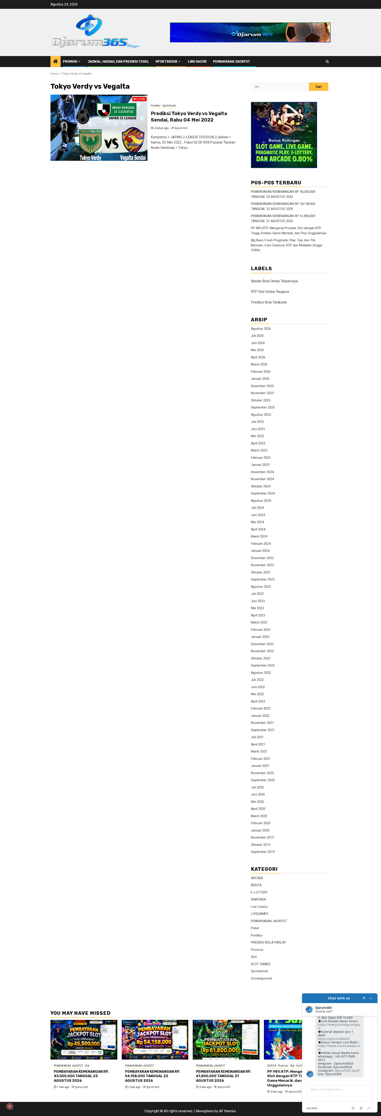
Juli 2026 (257, 336)
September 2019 (263, 852)
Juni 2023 (258, 601)
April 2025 (258, 443)
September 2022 (263, 665)
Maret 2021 (259, 751)
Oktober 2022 (260, 658)
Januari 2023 (260, 637)
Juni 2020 (258, 794)
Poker (255, 928)
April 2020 (258, 809)
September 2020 (263, 780)
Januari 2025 (260, 465)
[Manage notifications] (9, 1106)
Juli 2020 (257, 787)
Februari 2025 (261, 458)
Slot (254, 957)
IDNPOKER (258, 899)
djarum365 (181, 128)
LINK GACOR (197, 62)
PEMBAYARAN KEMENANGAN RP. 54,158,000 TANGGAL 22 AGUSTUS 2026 (152, 1076)
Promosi (70, 62)
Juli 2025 (257, 422)
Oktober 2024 (260, 486)
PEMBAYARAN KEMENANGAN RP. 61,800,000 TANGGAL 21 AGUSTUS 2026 (223, 1076)
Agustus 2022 (261, 673)
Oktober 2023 (260, 572)
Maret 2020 (259, 816)
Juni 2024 (258, 515)
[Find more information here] (340, 1053)
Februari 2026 (261, 372)
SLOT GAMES (261, 964)
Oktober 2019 (260, 845)
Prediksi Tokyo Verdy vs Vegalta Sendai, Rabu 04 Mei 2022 (189, 116)
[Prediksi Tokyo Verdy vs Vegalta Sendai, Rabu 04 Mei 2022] (99, 128)
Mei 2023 (257, 608)
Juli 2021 (257, 737)
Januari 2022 (260, 716)
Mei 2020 (257, 802)
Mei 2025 (257, 436)
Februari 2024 (261, 544)
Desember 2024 (262, 472)
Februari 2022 (261, 708)
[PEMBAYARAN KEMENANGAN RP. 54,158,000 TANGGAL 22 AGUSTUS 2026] (155, 1040)
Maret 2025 (259, 450)
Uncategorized (261, 978)
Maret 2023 (259, 622)
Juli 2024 (257, 508)
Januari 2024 (260, 551)
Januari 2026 (260, 379)
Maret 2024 (259, 536)
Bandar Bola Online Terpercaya (274, 281)
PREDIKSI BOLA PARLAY (268, 942)
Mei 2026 (257, 350)
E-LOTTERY (259, 892)
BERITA (256, 885)
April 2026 (258, 357)
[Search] (327, 61)
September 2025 (263, 407)
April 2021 (258, 744)
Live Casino (259, 907)
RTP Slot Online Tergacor (270, 292)
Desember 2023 (262, 558)
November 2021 (262, 723)
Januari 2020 (260, 830)
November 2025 (262, 393)
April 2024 (258, 529)
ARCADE (257, 878)
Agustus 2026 (261, 329)
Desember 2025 (262, 386)
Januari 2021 (260, 766)
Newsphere (205, 1111)
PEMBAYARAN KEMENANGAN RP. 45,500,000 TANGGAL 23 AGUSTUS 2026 (81, 1076)
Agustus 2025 (261, 415)
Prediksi (156, 105)
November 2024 (262, 479)
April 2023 (258, 615)
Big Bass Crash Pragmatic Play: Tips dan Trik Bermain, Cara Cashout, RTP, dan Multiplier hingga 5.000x (286, 245)
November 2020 (262, 773)
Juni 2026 (258, 343)
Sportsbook (166, 62)
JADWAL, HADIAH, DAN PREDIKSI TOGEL (118, 62)
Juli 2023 (257, 594)
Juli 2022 (257, 680)
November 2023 (262, 565)
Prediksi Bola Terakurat (269, 302)
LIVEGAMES (259, 914)
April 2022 (258, 701)
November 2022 (262, 651)
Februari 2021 (261, 759)
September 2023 (263, 579)
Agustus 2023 (261, 587)
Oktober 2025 (260, 400)
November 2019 (262, 837)
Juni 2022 (258, 687)
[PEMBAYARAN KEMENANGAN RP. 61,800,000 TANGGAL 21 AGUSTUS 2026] (226, 1040)
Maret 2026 (259, 364)
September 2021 (263, 730)
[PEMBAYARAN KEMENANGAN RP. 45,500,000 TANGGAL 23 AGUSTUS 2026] (83, 1040)
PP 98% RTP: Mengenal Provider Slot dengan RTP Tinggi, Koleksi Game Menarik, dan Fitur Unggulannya (296, 1078)
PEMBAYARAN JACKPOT (231, 62)
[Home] (55, 62)
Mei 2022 (257, 694)
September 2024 (263, 493)
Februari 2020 (261, 823)
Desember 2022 (262, 644)
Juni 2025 (258, 429)
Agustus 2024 (261, 501)
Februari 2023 (261, 630)
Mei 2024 (257, 522)
